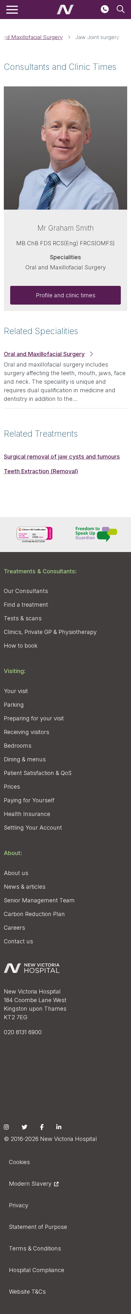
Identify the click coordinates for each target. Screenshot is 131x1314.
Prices (12, 786)
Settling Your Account (33, 827)
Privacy (18, 1205)
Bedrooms (17, 745)
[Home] (65, 9)
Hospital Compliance (36, 1270)
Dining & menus (25, 759)
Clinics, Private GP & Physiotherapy (50, 632)
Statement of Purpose (38, 1226)
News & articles (24, 886)
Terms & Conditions (35, 1248)
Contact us (18, 941)
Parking (14, 704)
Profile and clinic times (65, 295)
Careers (14, 927)
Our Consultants (26, 591)
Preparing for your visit (34, 718)
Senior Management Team (39, 900)
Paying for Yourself (29, 800)
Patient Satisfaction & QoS (38, 773)
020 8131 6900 (23, 1032)
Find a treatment (26, 604)
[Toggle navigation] (12, 9)
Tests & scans (23, 618)
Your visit (16, 691)
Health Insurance (27, 814)
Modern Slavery (30, 1183)
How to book (21, 645)
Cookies (19, 1162)
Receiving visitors (26, 732)
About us (16, 873)
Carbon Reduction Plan (34, 914)
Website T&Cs (27, 1291)
